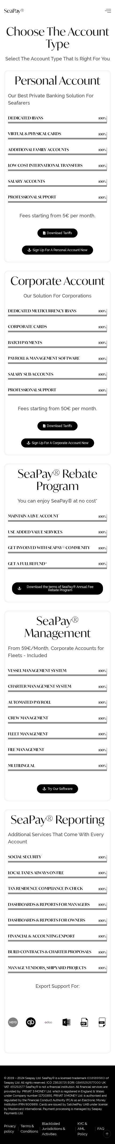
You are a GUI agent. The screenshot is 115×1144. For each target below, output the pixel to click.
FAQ (100, 1129)
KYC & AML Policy (82, 1129)
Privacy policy (10, 1128)
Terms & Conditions (29, 1128)
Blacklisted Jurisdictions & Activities (53, 1129)
